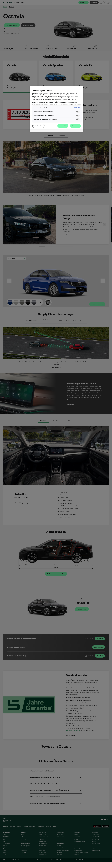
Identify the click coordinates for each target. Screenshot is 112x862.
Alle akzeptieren (75, 125)
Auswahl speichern (62, 125)
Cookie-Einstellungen (38, 125)
